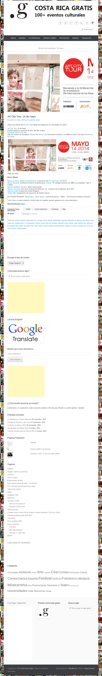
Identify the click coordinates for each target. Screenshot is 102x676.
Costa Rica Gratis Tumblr (87, 23)
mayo (36, 226)
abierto (50, 220)
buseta (32, 134)
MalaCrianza (29, 197)
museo (45, 226)
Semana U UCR (13, 501)
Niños (23, 585)
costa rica (10, 223)
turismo (13, 228)
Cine (54, 572)
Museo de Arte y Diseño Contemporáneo (22, 181)
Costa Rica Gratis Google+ (71, 23)
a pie (45, 134)
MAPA (9, 536)
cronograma (30, 223)
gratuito (12, 226)
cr (25, 223)
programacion (60, 226)
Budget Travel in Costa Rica (17, 472)
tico (85, 226)
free (84, 223)
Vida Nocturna (36, 591)
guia (17, 226)
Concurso (74, 572)
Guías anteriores (13, 524)
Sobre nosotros (12, 509)
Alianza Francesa (13, 189)
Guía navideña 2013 (14, 521)
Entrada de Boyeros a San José (18, 422)
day (47, 223)
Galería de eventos (14, 489)
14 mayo (40, 220)
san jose (74, 226)
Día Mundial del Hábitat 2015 (17, 428)
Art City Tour (27, 125)
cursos (43, 223)
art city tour (78, 220)
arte (83, 220)
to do (88, 226)
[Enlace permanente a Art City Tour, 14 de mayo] (51, 83)
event (66, 223)
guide (21, 226)
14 (35, 220)
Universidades (17, 590)
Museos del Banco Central (16, 187)
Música (13, 585)
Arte (18, 220)
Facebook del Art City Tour (17, 132)
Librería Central (12, 191)
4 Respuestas (21, 228)
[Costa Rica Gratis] (51, 11)
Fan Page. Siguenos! (16, 603)
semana (80, 226)
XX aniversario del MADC (58, 181)
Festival (22, 220)
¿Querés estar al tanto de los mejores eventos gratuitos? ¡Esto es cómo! (33, 512)
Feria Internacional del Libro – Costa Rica (22, 483)
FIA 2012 (12, 527)
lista (32, 226)
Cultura (83, 572)
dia (50, 223)
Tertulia (48, 183)
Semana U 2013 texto (17, 506)
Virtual (48, 591)
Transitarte (11, 518)
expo (75, 223)
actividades (57, 220)
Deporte (33, 578)
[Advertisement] (26, 297)
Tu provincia (34, 38)
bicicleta (39, 134)
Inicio (13, 38)
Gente (9, 492)
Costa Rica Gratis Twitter (66, 23)
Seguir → (23, 204)
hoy (25, 226)
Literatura (83, 578)
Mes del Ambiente (15, 530)
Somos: (75, 38)
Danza (22, 578)
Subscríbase (12, 200)
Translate (86, 38)
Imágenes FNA (12, 495)
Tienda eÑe (11, 193)
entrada (54, 223)
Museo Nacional (13, 183)
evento (71, 223)
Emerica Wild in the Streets (40, 449)
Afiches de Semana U (17, 504)
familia (80, 223)
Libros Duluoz (40, 197)
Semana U (53, 585)
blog (87, 220)
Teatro (64, 585)
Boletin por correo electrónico (20, 349)
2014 (45, 220)
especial (61, 223)
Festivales (64, 38)
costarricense (19, 223)
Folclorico (69, 578)
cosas (92, 220)
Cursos (12, 578)
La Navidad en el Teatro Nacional (19, 419)
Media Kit (10, 498)
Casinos (47, 573)
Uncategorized (74, 585)
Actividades (12, 572)
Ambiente (25, 572)
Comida (63, 572)
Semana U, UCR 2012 (17, 533)
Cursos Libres (49, 38)
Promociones (39, 585)
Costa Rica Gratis (34, 120)
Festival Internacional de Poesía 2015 (21, 431)
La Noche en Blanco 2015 (16, 425)
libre (28, 226)
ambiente (70, 220)
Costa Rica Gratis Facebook (60, 23)
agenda (64, 220)
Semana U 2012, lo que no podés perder (45, 454)
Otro (30, 586)
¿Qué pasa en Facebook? (18, 543)
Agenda (22, 38)
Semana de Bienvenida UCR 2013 (19, 515)
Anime (34, 573)
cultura (37, 223)
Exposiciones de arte (15, 480)
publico (67, 226)
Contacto (10, 475)
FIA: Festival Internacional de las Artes (21, 486)
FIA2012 (56, 578)
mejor (40, 226)
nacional (51, 226)
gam (88, 223)
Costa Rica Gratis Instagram (92, 23)
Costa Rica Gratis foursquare (82, 23)
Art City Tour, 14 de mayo (21, 116)
